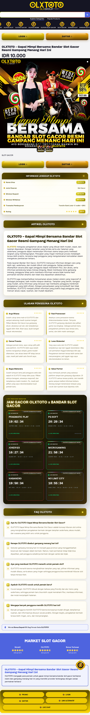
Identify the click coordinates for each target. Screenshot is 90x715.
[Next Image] (88, 103)
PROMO (25, 694)
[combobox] (42, 14)
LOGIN (68, 694)
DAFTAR (25, 701)
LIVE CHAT (46, 708)
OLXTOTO (11, 247)
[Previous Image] (2, 103)
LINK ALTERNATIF (68, 701)
